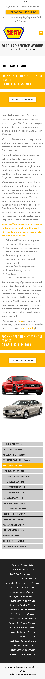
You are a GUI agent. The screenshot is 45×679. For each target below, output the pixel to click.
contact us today (27, 328)
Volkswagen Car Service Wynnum (16, 476)
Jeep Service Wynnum (11, 535)
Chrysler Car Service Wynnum (14, 546)
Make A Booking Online (22, 12)
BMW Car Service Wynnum (12, 449)
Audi (20, 321)
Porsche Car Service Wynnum (14, 508)
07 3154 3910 (22, 1)
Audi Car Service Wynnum (12, 444)
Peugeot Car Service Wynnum (14, 514)
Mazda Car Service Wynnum (13, 524)
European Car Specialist (22, 565)
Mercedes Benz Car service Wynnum (16, 460)
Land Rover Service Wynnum (13, 530)
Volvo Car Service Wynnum (13, 471)
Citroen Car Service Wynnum (14, 454)
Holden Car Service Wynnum (13, 541)
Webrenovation (28, 674)
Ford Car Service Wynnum (13, 465)
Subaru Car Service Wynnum (14, 487)
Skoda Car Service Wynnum (13, 492)
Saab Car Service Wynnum (13, 498)
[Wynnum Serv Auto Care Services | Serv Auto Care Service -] (13, 33)
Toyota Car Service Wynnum (14, 481)
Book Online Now (22, 99)
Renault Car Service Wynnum (14, 503)
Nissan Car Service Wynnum (13, 519)
